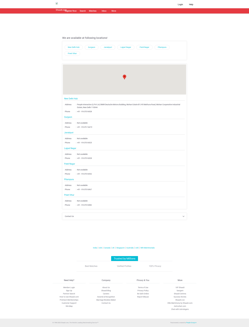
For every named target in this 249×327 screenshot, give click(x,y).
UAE (137, 248)
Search (83, 11)
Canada (107, 248)
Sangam (180, 291)
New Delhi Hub (73, 47)
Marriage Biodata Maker (106, 300)
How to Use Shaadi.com (69, 297)
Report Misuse (143, 297)
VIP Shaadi (180, 287)
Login (180, 4)
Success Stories (180, 297)
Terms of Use (143, 287)
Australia (130, 248)
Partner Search (69, 294)
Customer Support (69, 303)
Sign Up (69, 291)
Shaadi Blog (106, 291)
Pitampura (162, 47)
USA (100, 248)
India (95, 248)
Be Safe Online (143, 294)
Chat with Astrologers (180, 309)
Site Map (69, 306)
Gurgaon (91, 47)
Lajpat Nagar (125, 47)
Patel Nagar (144, 47)
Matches (92, 11)
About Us (106, 287)
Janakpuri (108, 47)
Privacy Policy (143, 291)
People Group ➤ (191, 322)
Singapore (120, 248)
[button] (124, 77)
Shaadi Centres (180, 294)
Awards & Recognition (106, 297)
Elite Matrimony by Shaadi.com (180, 303)
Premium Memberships (69, 300)
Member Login (69, 287)
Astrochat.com (180, 306)
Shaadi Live (180, 300)
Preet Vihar (72, 53)
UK (113, 248)
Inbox (104, 11)
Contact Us (106, 303)
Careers (106, 294)
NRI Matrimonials (148, 248)
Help (191, 4)
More (114, 11)
